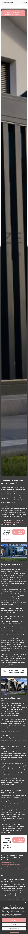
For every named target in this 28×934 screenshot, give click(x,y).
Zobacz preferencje (14, 928)
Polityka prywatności (14, 932)
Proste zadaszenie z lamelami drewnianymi (14, 869)
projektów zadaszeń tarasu (13, 522)
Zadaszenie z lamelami (8, 862)
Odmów (14, 924)
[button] (25, 903)
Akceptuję (14, 920)
